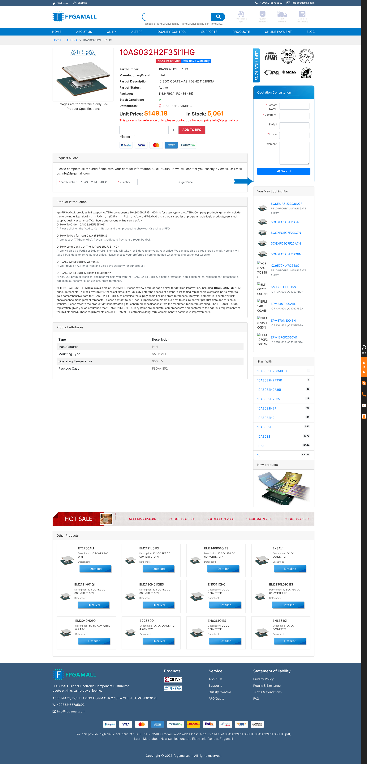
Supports (215, 685)
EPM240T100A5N (283, 304)
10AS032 (263, 436)
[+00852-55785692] (364, 394)
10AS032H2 (265, 418)
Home (57, 40)
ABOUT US (84, 32)
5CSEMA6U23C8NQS (286, 204)
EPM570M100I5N (283, 320)
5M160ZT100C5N (283, 287)
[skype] (364, 382)
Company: (270, 114)
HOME (57, 32)
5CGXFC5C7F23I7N (285, 222)
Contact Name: (271, 107)
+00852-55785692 (71, 705)
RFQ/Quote (216, 698)
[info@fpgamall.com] (364, 405)
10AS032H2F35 (268, 399)
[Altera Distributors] (173, 687)
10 (259, 455)
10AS (261, 446)
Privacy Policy (263, 679)
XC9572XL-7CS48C (285, 265)
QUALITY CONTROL (172, 32)
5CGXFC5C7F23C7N (286, 233)
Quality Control (220, 692)
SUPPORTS (209, 32)
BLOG (311, 32)
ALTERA (137, 32)
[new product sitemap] (283, 488)
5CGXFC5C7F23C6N (286, 254)
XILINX (111, 32)
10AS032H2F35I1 (269, 380)
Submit (286, 171)
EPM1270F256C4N (284, 337)
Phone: (272, 134)
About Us (215, 679)
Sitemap (82, 2)
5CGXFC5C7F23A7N (286, 243)
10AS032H (265, 427)
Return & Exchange (267, 685)
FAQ (256, 698)
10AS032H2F (266, 408)
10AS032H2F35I (269, 390)
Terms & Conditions (267, 692)
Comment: (271, 143)
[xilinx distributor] (173, 678)
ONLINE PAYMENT (278, 32)
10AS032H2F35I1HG (176, 106)
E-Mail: (272, 124)
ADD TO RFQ (191, 130)
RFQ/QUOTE (241, 32)
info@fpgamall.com (71, 711)
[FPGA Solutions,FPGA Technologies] (75, 16)
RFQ (364, 367)
